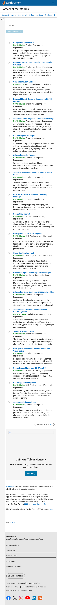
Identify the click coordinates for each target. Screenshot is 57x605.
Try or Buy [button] (10, 551)
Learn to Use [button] (11, 556)
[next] (54, 424)
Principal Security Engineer (24, 155)
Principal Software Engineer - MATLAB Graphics (33, 292)
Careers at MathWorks (15, 9)
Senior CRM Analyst (21, 214)
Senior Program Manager (23, 136)
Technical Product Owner (23, 331)
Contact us (10, 487)
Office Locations (36, 15)
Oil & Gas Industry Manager (24, 82)
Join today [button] (31, 473)
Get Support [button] (10, 561)
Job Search (22, 15)
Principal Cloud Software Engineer (27, 233)
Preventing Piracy (12, 587)
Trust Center (11, 583)
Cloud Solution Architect (23, 253)
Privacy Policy (34, 583)
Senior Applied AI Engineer (24, 383)
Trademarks (22, 583)
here (51, 509)
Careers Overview (8, 15)
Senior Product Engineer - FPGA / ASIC (29, 368)
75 (51, 424)
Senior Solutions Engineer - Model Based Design (33, 118)
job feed (12, 522)
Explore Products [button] (12, 545)
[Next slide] (52, 15)
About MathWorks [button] (13, 566)
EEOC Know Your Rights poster (35, 504)
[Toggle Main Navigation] (53, 3)
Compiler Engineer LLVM (23, 43)
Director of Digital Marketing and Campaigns (32, 273)
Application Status (28, 587)
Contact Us (42, 587)
